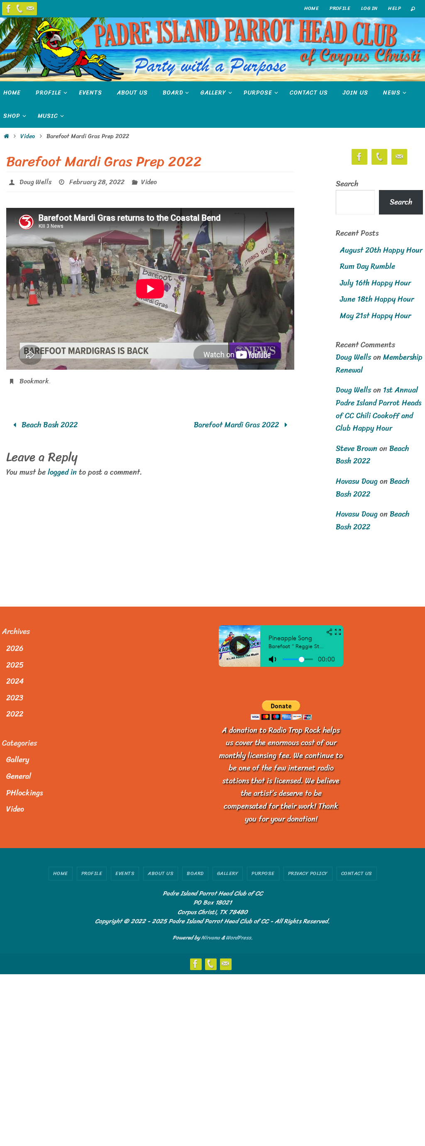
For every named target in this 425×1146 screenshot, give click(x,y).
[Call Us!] (19, 8)
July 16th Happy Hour (375, 283)
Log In (369, 8)
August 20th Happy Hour (381, 250)
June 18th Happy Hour (377, 299)
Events (124, 873)
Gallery (17, 759)
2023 (14, 698)
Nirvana (210, 937)
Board (195, 873)
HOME (311, 8)
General (18, 776)
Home (60, 873)
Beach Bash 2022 (49, 420)
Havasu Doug (357, 481)
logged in (62, 467)
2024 (15, 681)
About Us (160, 873)
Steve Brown (356, 448)
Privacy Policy (308, 873)
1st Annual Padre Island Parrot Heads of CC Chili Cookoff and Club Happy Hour (378, 409)
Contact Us (356, 873)
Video (27, 136)
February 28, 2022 (97, 181)
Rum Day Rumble (367, 266)
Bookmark (34, 378)
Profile (340, 8)
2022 (14, 714)
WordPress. (239, 937)
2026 (14, 648)
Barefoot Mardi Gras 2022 (237, 420)
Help (394, 8)
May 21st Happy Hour (375, 315)
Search (347, 183)
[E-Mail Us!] (30, 8)
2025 (15, 665)
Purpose (263, 873)
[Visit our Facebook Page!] (8, 8)
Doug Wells (35, 181)
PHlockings (24, 793)
